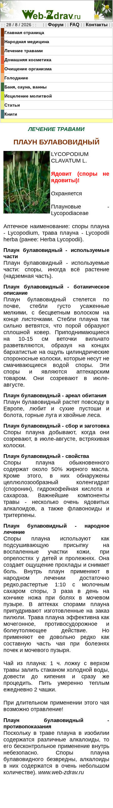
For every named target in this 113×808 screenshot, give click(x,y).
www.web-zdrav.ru (61, 772)
